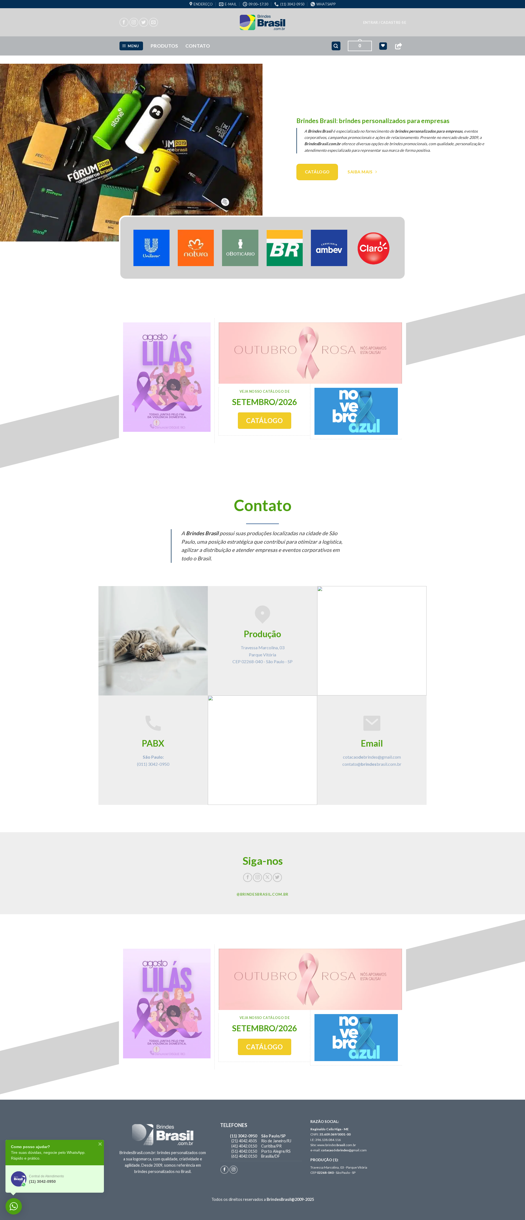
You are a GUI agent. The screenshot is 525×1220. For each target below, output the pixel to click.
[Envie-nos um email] (153, 22)
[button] (384, 22)
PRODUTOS (164, 46)
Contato (197, 46)
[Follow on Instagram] (133, 22)
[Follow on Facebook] (124, 22)
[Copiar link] (398, 46)
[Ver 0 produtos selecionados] (383, 46)
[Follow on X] (267, 877)
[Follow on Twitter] (143, 22)
